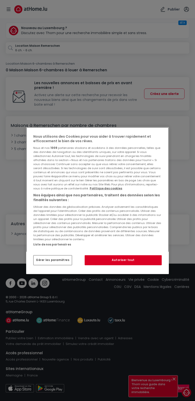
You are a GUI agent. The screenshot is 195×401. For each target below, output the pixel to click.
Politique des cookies (106, 188)
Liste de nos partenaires (52, 244)
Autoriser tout (123, 260)
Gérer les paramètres (52, 260)
